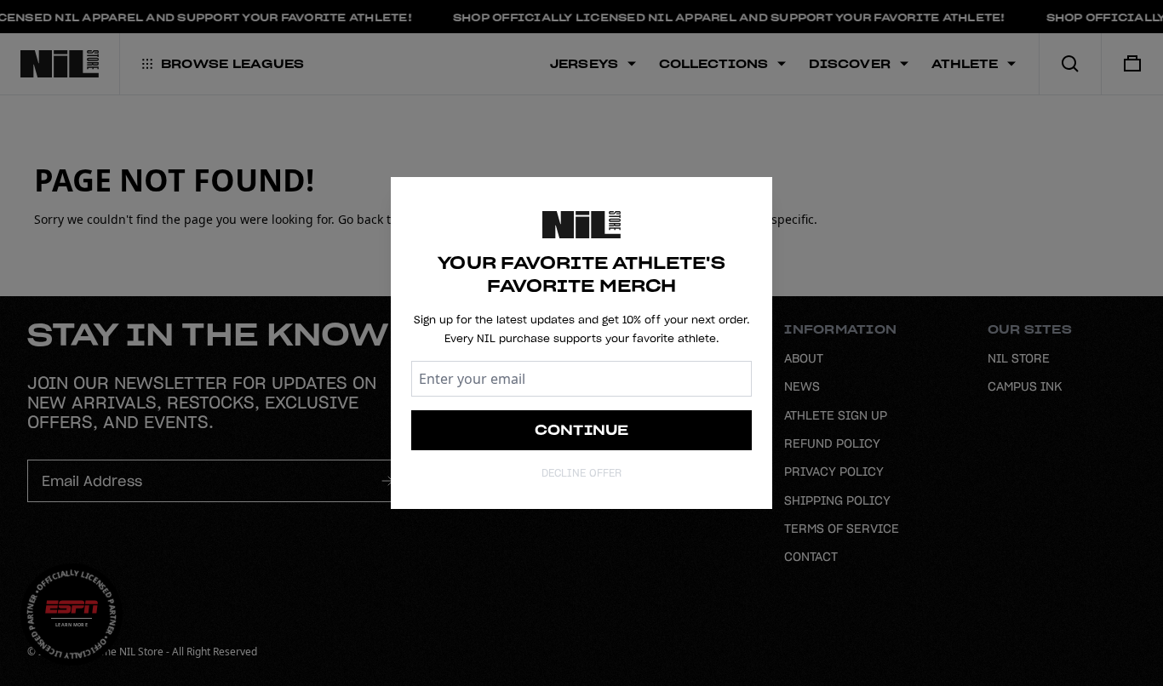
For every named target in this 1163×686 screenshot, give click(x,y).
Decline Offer (581, 472)
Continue (582, 429)
